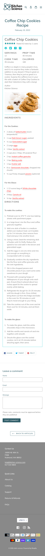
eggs (15, 145)
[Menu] (40, 7)
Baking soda (17, 160)
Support (8, 492)
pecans (28, 174)
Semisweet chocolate (20, 167)
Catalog (8, 486)
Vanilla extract (19, 149)
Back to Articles (24, 433)
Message (6, 395)
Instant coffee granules (21, 156)
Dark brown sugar (19, 138)
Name (5, 376)
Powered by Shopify (30, 548)
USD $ (22, 520)
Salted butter (21, 132)
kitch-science (18, 548)
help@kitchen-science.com (15, 462)
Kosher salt (16, 164)
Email (5, 385)
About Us (9, 479)
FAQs (7, 504)
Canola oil (17, 194)
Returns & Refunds (12, 498)
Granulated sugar (19, 142)
